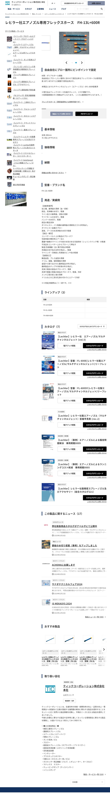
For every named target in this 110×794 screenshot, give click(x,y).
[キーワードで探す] (102, 8)
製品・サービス (14, 9)
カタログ (28, 9)
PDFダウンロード (87, 114)
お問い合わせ (96, 3)
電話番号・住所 (69, 701)
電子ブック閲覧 (69, 345)
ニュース (52, 9)
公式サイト (17, 5)
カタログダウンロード (94, 345)
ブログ (63, 9)
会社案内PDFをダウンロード (74, 3)
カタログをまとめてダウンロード (91, 326)
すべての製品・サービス (14, 31)
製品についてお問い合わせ (62, 114)
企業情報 (40, 9)
